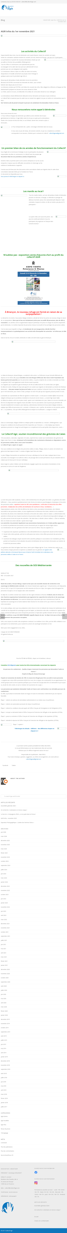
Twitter (13, 765)
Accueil (36, 1216)
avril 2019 (3, 1052)
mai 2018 (3, 1086)
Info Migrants (12, 665)
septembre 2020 (5, 982)
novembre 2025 (5, 844)
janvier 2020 (4, 1015)
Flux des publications (7, 1147)
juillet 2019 (4, 1040)
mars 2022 (4, 919)
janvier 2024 (4, 882)
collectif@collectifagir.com (28, 2)
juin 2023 (3, 899)
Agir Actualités (5, 1120)
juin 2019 (3, 1044)
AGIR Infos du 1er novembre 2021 (18, 31)
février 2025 (4, 853)
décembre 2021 (5, 923)
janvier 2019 (4, 1057)
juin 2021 (3, 944)
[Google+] (64, 1)
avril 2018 (3, 1090)
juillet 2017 (4, 1107)
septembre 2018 (5, 1069)
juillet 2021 (4, 940)
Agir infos (3, 1124)
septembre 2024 (5, 865)
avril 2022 (3, 915)
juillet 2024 (4, 869)
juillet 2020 (4, 990)
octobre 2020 (4, 978)
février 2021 (4, 961)
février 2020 (4, 1011)
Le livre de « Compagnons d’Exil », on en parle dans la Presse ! (18, 814)
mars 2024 (4, 878)
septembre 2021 (5, 936)
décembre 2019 (5, 1019)
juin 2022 (3, 911)
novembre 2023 (5, 890)
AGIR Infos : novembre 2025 (9, 818)
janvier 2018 (4, 1102)
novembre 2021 (5, 928)
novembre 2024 (5, 857)
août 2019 (4, 1036)
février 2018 (4, 1098)
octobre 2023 (4, 894)
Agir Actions (4, 1116)
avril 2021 (3, 953)
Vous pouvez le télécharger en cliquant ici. (12, 176)
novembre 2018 (5, 1065)
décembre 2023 (5, 886)
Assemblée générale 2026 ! (8, 806)
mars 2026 (4, 836)
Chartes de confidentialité (41, 1221)
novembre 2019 (5, 1023)
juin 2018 (3, 1082)
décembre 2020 (5, 969)
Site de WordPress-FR (7, 1155)
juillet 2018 (4, 1077)
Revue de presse (5, 1129)
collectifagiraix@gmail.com (56, 133)
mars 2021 (4, 957)
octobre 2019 (4, 1027)
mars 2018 (4, 1094)
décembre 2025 (5, 840)
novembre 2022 (5, 907)
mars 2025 (4, 849)
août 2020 (4, 986)
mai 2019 (3, 1048)
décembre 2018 (5, 1061)
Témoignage (4, 1133)
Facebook (5, 765)
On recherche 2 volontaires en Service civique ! (14, 810)
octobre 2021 (4, 932)
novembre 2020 (5, 973)
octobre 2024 (4, 861)
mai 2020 (3, 998)
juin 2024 (3, 874)
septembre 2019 (5, 1032)
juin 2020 (3, 994)
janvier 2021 (4, 965)
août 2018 (4, 1073)
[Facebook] (61, 1)
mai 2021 (3, 948)
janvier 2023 (4, 903)
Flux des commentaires (7, 1151)
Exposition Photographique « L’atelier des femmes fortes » (17, 822)
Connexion (4, 1142)
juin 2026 (3, 832)
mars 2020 (4, 1007)
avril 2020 (3, 1003)
